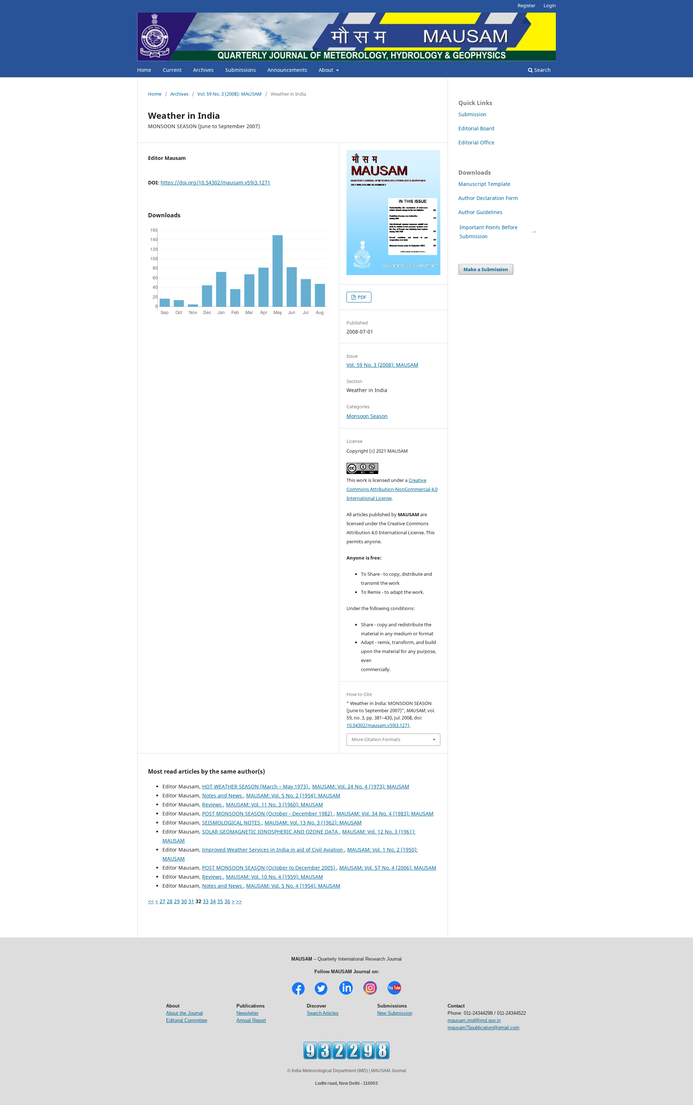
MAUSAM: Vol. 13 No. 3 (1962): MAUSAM (313, 822)
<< (151, 901)
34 (213, 901)
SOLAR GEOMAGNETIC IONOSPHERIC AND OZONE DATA (270, 831)
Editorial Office (476, 142)
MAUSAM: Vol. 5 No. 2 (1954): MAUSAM (293, 795)
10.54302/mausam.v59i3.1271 (378, 725)
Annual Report (251, 1020)
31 (191, 901)
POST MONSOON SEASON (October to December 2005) (269, 867)
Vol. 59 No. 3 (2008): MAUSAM (229, 94)
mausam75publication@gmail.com (483, 1027)
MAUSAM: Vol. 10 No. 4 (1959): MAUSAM (274, 876)
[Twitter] (321, 994)
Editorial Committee (186, 1020)
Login (550, 5)
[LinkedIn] (346, 994)
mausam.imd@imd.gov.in (474, 1020)
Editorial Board (476, 128)
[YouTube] (394, 994)
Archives (203, 69)
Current (172, 69)
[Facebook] (298, 994)
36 (227, 901)
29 (177, 901)
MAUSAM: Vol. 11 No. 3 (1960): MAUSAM (274, 804)
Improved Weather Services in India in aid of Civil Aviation (273, 849)
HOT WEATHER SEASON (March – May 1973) (255, 786)
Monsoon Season (367, 416)
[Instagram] (370, 994)
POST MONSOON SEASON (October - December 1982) (268, 813)
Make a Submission (485, 269)
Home (144, 69)
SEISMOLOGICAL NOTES (232, 822)
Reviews (212, 804)
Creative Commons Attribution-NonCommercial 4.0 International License (391, 489)
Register (526, 5)
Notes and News (222, 795)
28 (170, 901)
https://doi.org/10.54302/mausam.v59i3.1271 (215, 182)
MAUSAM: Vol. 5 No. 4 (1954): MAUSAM (293, 885)
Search (542, 69)
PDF (361, 297)
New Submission (394, 1013)
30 (184, 901)
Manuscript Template (484, 183)
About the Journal (184, 1013)
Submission (472, 114)
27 (162, 901)
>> (239, 901)
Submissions (240, 69)
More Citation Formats (376, 739)
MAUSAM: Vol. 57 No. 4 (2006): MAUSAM (387, 867)
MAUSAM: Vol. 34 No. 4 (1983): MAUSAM (384, 813)
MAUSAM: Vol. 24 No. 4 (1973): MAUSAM (360, 786)
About (327, 69)
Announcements (287, 69)
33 (206, 901)
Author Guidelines (481, 212)
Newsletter (247, 1013)
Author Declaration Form (488, 198)
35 (220, 901)
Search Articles (323, 1013)
